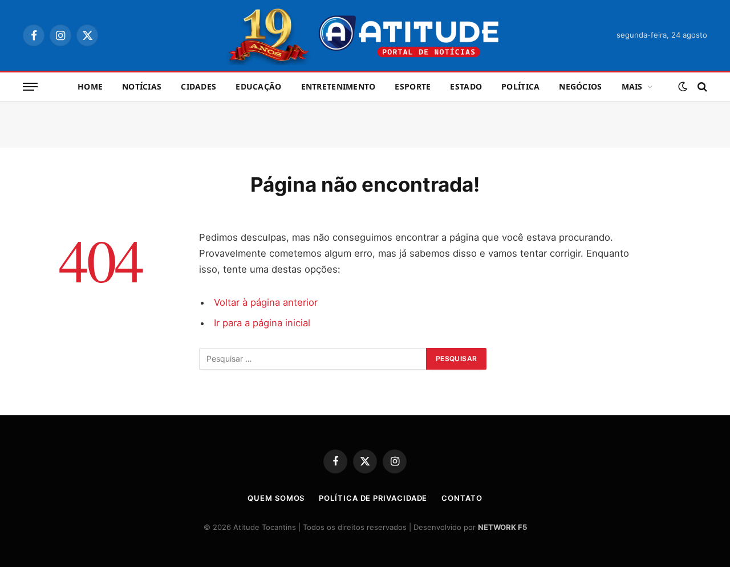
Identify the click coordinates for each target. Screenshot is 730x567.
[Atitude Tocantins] (365, 35)
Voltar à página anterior (266, 302)
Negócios (580, 86)
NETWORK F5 (502, 527)
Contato (461, 498)
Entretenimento (338, 86)
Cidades (198, 86)
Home (90, 86)
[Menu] (30, 87)
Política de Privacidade (373, 498)
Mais (632, 86)
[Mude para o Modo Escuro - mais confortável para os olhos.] (682, 87)
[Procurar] (701, 87)
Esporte (413, 86)
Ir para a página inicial (262, 323)
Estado (466, 86)
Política (520, 86)
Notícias (141, 86)
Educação (258, 86)
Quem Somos (276, 498)
